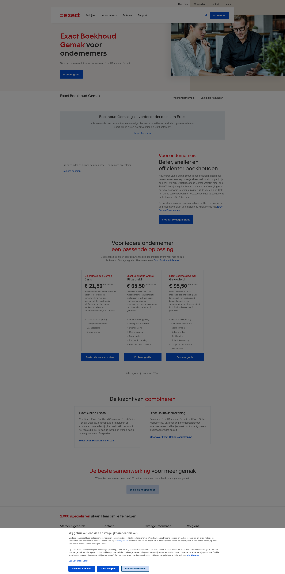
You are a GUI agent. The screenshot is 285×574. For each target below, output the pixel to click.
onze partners (122, 541)
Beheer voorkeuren (135, 568)
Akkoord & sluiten (81, 568)
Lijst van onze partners (78, 561)
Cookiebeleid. (193, 555)
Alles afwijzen (108, 568)
